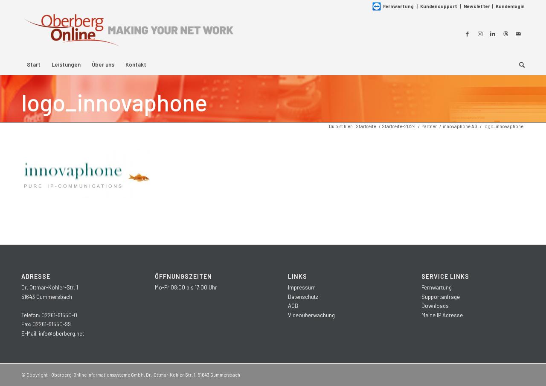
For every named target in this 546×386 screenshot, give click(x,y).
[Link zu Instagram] (479, 33)
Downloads (435, 305)
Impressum (302, 287)
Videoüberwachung (311, 315)
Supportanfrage (440, 296)
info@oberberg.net (61, 333)
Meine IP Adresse (442, 315)
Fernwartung (398, 6)
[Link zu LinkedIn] (492, 33)
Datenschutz (303, 296)
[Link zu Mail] (518, 33)
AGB (293, 305)
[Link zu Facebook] (467, 33)
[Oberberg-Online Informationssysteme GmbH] (128, 33)
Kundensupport (438, 6)
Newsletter (477, 6)
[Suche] (519, 64)
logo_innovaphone (114, 102)
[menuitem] (33, 64)
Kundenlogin (510, 6)
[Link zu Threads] (505, 33)
